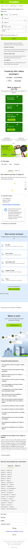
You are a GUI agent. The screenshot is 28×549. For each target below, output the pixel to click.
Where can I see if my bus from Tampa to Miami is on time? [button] (12, 375)
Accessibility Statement (17, 542)
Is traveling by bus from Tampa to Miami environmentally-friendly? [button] (12, 390)
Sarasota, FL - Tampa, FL (7, 502)
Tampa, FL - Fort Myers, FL (7, 492)
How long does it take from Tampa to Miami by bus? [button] (13, 365)
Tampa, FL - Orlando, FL (6, 472)
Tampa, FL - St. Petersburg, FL (8, 496)
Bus (7, 5)
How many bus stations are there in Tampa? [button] (13, 405)
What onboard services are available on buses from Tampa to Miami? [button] (12, 395)
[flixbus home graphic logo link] (14, 2)
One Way (6, 14)
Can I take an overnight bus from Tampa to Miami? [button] (13, 428)
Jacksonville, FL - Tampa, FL (7, 506)
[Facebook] (13, 538)
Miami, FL (17, 170)
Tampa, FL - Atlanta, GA (6, 470)
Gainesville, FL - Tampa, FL (7, 490)
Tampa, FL (21, 5)
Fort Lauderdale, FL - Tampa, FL (8, 494)
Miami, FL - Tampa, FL (6, 480)
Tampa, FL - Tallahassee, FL (7, 486)
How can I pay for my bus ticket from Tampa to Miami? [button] (13, 380)
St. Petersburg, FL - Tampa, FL (8, 500)
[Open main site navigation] (2, 2)
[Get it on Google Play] (10, 531)
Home (2, 5)
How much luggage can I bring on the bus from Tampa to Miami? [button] (12, 385)
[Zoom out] (26, 184)
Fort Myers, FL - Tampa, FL (7, 498)
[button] (14, 18)
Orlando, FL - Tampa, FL (6, 474)
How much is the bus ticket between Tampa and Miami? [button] (13, 370)
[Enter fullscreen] (26, 189)
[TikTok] (15, 538)
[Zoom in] (26, 182)
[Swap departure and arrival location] (25, 20)
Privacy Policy (13, 541)
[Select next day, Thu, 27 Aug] (25, 27)
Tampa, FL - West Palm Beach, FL (9, 508)
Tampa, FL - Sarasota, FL (7, 504)
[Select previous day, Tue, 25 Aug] (23, 27)
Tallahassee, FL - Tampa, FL (7, 484)
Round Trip (14, 14)
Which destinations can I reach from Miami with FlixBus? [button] (13, 418)
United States (13, 5)
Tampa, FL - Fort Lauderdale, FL (8, 488)
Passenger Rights (20, 541)
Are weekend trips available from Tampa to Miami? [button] (13, 423)
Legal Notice (9, 542)
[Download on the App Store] (19, 531)
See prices (11, 119)
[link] (14, 334)
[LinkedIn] (14, 538)
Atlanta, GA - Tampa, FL (6, 476)
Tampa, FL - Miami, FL (6, 478)
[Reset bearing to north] (26, 186)
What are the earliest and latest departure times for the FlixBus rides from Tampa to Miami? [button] (12, 401)
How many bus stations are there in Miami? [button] (13, 409)
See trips (11, 129)
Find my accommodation (9, 35)
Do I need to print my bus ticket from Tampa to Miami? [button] (13, 413)
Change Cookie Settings (15, 544)
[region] (14, 187)
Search (14, 38)
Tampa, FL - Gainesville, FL (7, 482)
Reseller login (6, 541)
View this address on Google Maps (11, 204)
